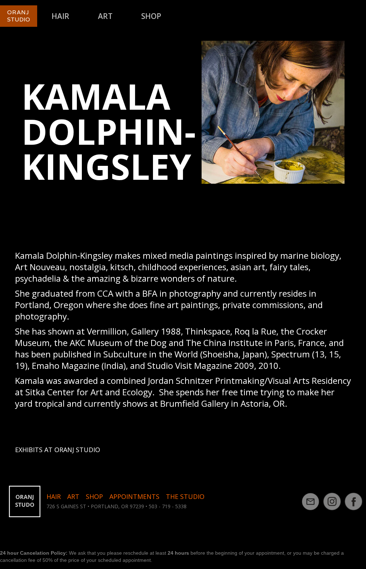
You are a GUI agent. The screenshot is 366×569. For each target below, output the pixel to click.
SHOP (151, 16)
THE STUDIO (185, 496)
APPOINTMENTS (134, 496)
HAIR (60, 16)
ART (105, 16)
